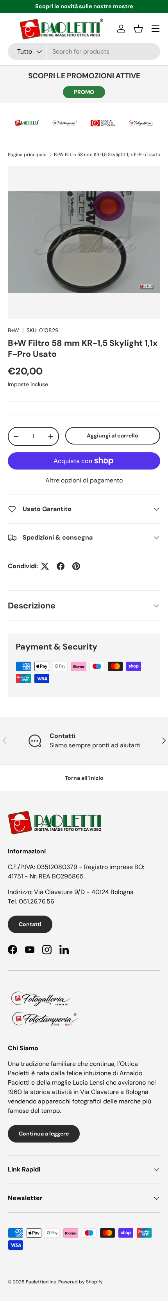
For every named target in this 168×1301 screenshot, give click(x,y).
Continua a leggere (44, 1133)
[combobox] (84, 51)
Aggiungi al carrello (112, 435)
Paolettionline (41, 1282)
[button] (138, 28)
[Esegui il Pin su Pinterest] (76, 566)
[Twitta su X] (45, 566)
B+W (13, 330)
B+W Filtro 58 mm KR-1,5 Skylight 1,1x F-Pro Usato (107, 154)
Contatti (30, 924)
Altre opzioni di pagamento (84, 480)
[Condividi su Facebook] (60, 566)
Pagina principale (27, 154)
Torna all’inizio (84, 777)
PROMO (84, 91)
